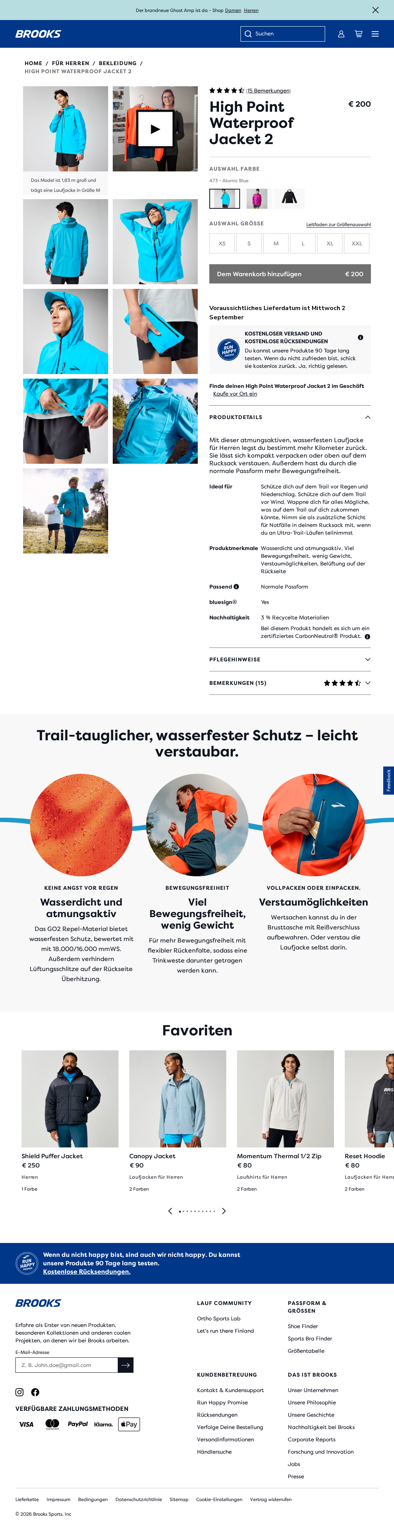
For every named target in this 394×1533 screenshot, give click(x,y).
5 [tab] (194, 1212)
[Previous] (170, 1211)
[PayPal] (78, 1424)
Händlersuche (214, 1452)
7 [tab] (202, 1212)
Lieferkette (27, 1499)
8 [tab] (206, 1212)
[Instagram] (19, 1392)
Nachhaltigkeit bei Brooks (321, 1427)
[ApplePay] (129, 1424)
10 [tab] (214, 1212)
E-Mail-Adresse (32, 1352)
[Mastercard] (52, 1424)
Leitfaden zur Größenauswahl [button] (338, 224)
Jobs (294, 1464)
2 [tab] (183, 1212)
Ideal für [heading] (220, 486)
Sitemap (179, 1499)
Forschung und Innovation (321, 1452)
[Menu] (375, 33)
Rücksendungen (217, 1415)
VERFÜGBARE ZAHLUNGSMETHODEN (72, 1408)
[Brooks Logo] (91, 1304)
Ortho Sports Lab (218, 1318)
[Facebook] (35, 1392)
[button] (65, 140)
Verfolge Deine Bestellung (230, 1427)
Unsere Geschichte (311, 1415)
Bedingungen (93, 1499)
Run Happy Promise (222, 1402)
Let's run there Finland (225, 1331)
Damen (233, 10)
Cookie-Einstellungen (219, 1499)
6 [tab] (198, 1212)
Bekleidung (118, 63)
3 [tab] (187, 1212)
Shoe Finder (303, 1326)
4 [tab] (191, 1212)
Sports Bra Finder (310, 1338)
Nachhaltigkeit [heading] (229, 617)
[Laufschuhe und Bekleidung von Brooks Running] (38, 34)
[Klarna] (103, 1424)
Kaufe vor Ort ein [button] (235, 394)
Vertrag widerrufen (271, 1499)
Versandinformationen (225, 1439)
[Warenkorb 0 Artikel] (358, 33)
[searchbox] (286, 34)
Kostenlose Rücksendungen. (86, 1271)
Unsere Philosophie (312, 1402)
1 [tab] (180, 1212)
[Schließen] (375, 10)
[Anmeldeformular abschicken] (126, 1365)
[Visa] (26, 1424)
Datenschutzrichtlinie (138, 1499)
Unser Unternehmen (313, 1390)
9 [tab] (210, 1212)
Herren (251, 10)
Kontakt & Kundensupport (230, 1390)
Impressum (58, 1499)
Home (33, 63)
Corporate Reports (312, 1439)
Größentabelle (306, 1351)
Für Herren (70, 63)
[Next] (224, 1211)
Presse (296, 1476)
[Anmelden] (341, 33)
